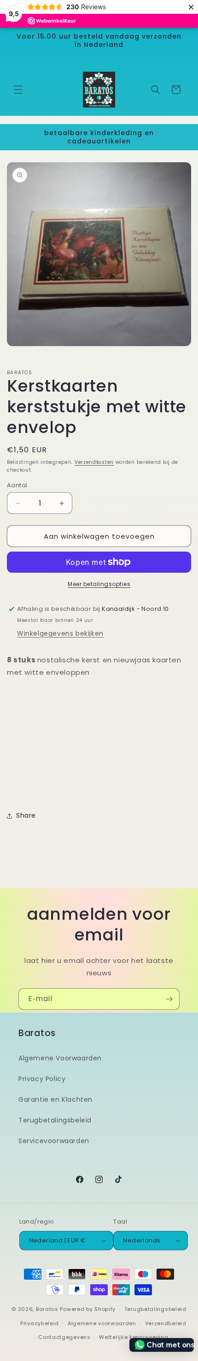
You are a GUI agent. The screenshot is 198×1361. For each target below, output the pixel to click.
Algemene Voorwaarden (60, 1058)
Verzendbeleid (165, 1323)
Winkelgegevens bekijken (60, 633)
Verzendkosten (94, 462)
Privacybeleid (39, 1323)
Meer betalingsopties (99, 584)
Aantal (17, 485)
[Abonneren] (169, 999)
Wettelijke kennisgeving (133, 1337)
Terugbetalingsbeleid (55, 1120)
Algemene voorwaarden (102, 1323)
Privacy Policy (41, 1078)
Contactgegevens (64, 1337)
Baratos (47, 1309)
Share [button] (26, 815)
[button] (18, 90)
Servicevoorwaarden (53, 1140)
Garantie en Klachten (55, 1099)
